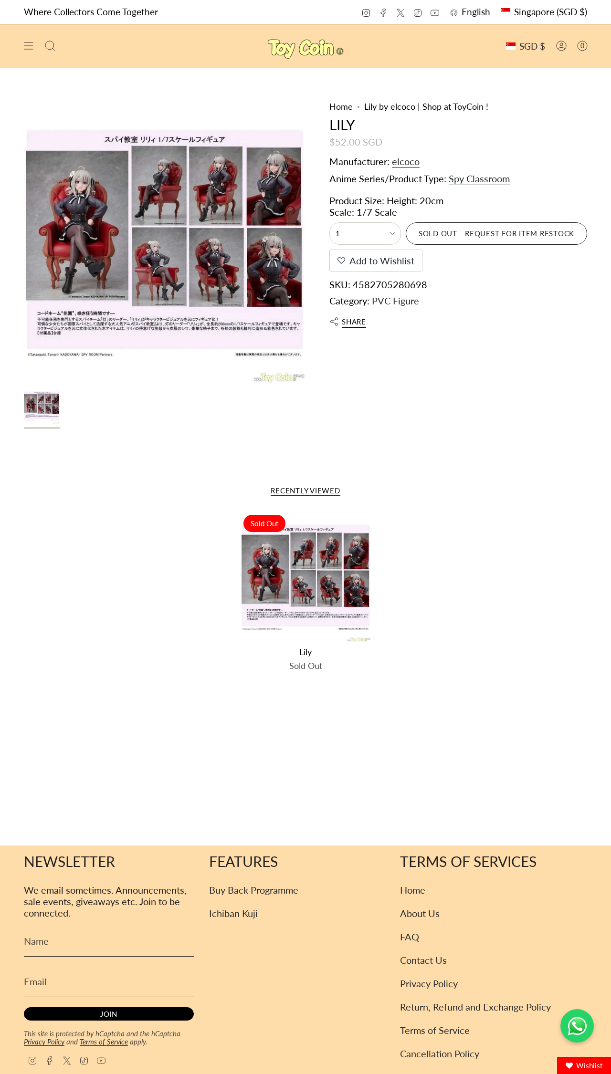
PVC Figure (395, 300)
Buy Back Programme (253, 890)
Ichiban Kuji (233, 913)
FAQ (409, 936)
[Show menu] (28, 46)
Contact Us (423, 960)
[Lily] (305, 577)
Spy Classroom (479, 178)
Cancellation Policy (439, 1053)
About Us (420, 913)
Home (341, 107)
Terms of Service (104, 1041)
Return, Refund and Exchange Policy (475, 1006)
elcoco (406, 161)
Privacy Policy (44, 1041)
